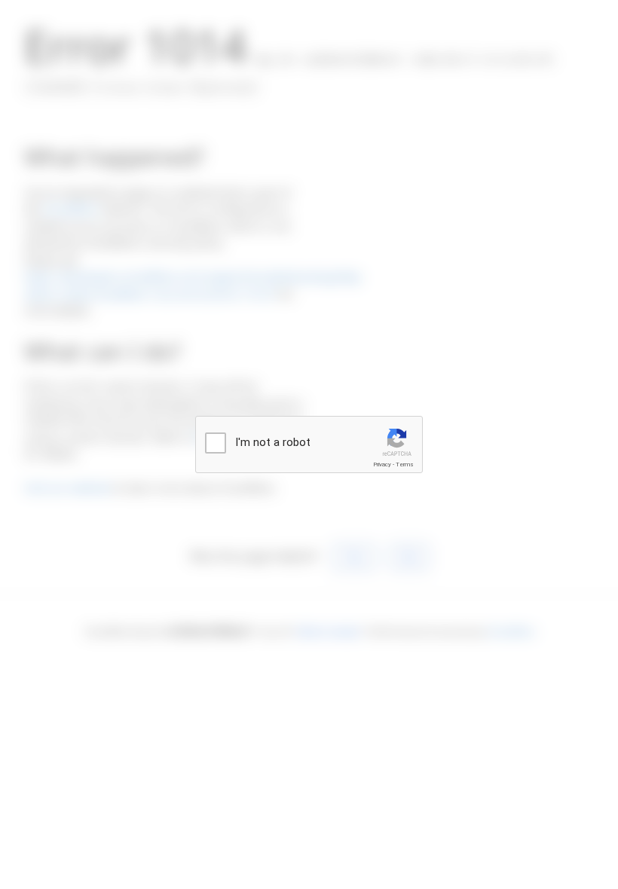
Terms (405, 464)
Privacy (382, 464)
